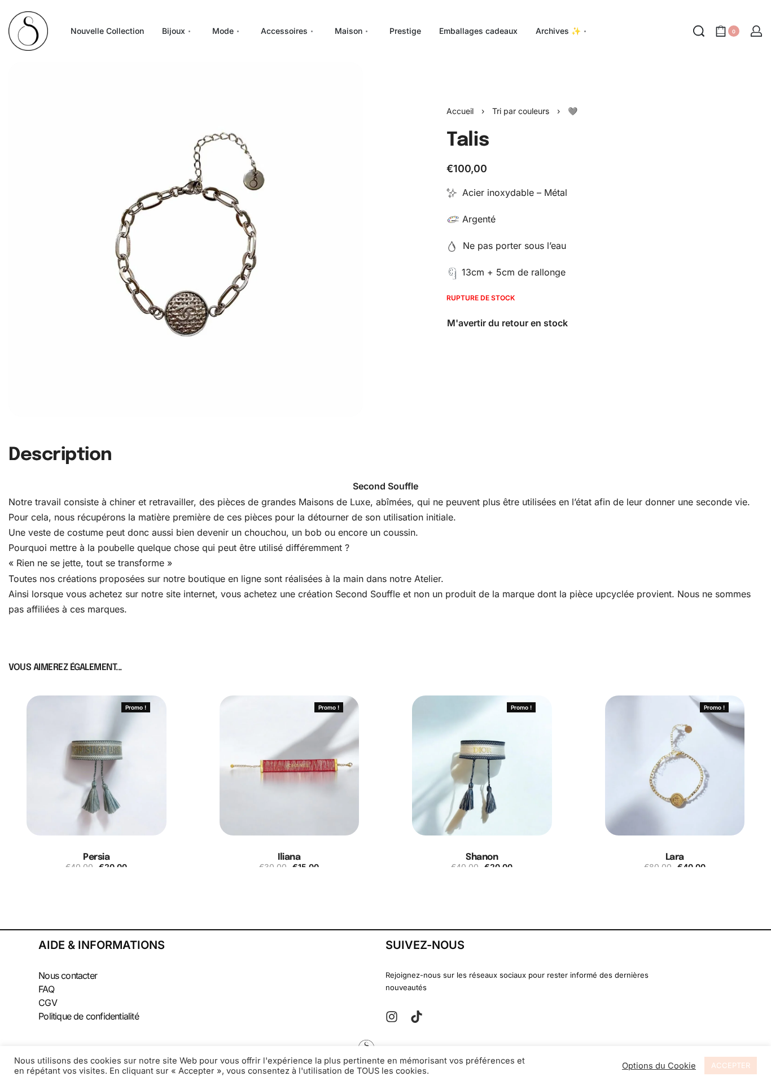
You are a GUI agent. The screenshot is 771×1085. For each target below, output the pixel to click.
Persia (96, 857)
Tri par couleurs (520, 111)
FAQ (46, 989)
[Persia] (97, 765)
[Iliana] (290, 765)
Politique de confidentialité (88, 1016)
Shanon (482, 857)
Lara (674, 857)
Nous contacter (67, 975)
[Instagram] (392, 1016)
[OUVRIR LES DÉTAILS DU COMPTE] (756, 31)
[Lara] (675, 765)
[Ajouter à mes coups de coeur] (163, 707)
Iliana (289, 857)
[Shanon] (482, 765)
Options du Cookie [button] (659, 1066)
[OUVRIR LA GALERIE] (185, 239)
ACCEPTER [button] (730, 1065)
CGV (47, 1002)
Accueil (460, 111)
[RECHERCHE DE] (699, 31)
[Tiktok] (416, 1016)
